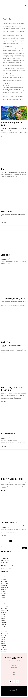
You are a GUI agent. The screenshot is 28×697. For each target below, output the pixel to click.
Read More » (3, 136)
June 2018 (3, 639)
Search (2, 546)
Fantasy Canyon (4, 558)
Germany (19, 258)
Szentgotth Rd (8, 433)
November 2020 (4, 583)
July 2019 (3, 614)
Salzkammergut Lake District (11, 124)
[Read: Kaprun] (14, 153)
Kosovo (18, 526)
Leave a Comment (5, 128)
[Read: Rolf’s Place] (14, 326)
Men (14, 672)
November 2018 (4, 630)
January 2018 (4, 649)
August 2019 (4, 612)
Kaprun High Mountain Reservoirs (12, 388)
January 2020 (4, 603)
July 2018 (3, 637)
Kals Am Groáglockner (12, 478)
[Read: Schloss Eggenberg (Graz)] (14, 283)
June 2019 (3, 616)
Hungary (19, 437)
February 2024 (4, 576)
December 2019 (4, 605)
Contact (14, 676)
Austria (11, 128)
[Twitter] (14, 681)
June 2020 (3, 593)
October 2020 (4, 585)
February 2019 (4, 624)
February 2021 (4, 581)
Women (14, 670)
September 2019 (4, 610)
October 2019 (4, 608)
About (14, 674)
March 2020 (3, 599)
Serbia (18, 214)
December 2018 (4, 628)
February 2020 (4, 601)
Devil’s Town (7, 211)
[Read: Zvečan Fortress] (14, 507)
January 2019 (4, 626)
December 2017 (4, 651)
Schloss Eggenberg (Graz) (14, 298)
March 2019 (3, 622)
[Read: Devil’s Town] (14, 196)
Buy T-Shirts (14, 667)
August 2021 (3, 578)
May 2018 (3, 641)
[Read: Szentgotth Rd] (14, 418)
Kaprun (4, 169)
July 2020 (3, 591)
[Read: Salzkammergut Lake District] (14, 112)
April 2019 (3, 620)
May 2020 (3, 595)
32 (17, 541)
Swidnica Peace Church (6, 556)
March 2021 (3, 579)
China (14, 345)
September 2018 (4, 633)
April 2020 (3, 597)
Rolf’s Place (6, 342)
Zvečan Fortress (9, 522)
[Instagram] (17, 681)
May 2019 (3, 618)
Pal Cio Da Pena (4, 562)
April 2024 (3, 574)
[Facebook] (10, 681)
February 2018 (4, 647)
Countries (14, 665)
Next (14, 543)
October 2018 (4, 631)
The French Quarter (5, 560)
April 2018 (3, 643)
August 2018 (4, 635)
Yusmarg (3, 554)
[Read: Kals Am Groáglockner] (14, 463)
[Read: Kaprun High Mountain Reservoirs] (14, 372)
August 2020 (4, 589)
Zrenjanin (5, 254)
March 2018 (3, 645)
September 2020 (4, 587)
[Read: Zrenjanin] (14, 239)
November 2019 (4, 606)
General (15, 128)
